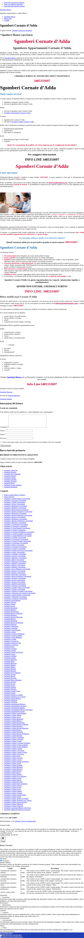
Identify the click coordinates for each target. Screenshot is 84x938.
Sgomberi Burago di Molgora (13, 623)
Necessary (5, 861)
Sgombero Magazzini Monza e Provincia (17, 810)
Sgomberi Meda (9, 661)
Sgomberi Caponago (10, 628)
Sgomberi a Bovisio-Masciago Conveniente (18, 515)
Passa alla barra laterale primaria (14, 6)
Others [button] (2, 926)
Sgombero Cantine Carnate (13, 741)
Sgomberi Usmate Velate (12, 691)
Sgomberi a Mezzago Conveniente (15, 561)
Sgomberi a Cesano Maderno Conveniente (18, 536)
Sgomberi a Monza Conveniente (14, 565)
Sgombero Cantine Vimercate (13, 806)
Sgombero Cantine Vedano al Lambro (16, 798)
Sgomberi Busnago (6, 392)
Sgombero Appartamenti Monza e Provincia (18, 710)
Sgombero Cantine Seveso (12, 787)
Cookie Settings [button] (5, 835)
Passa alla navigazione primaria (14, 2)
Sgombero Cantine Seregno (13, 785)
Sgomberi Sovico (9, 686)
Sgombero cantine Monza (12, 773)
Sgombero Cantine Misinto (13, 771)
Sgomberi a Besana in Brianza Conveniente (18, 511)
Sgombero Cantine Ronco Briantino (15, 784)
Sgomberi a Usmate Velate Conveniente (17, 587)
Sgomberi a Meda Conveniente (14, 560)
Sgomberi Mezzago (13, 395)
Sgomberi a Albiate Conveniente (14, 502)
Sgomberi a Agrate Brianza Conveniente (17, 498)
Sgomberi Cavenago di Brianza (14, 634)
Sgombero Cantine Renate (12, 780)
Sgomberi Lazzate (10, 650)
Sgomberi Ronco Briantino (13, 680)
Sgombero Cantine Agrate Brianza (15, 713)
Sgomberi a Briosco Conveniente (15, 517)
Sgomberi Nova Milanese (12, 474)
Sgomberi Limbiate (10, 479)
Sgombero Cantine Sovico (12, 789)
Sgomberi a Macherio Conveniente (15, 558)
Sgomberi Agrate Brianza (12, 600)
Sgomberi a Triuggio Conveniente (15, 586)
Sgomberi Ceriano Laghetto (13, 636)
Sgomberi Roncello (10, 678)
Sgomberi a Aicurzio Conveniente (15, 500)
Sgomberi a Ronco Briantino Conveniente (17, 576)
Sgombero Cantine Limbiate (13, 765)
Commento (4, 427)
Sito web (3, 438)
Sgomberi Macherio (10, 660)
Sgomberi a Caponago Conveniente (15, 526)
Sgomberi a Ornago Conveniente (14, 571)
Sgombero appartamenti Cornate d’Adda (17, 113)
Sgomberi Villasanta (10, 700)
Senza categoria (9, 497)
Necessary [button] (3, 859)
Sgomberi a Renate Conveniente (14, 573)
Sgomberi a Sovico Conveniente (14, 582)
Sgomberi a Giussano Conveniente (15, 547)
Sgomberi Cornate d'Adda (12, 643)
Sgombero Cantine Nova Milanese (15, 776)
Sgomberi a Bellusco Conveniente (15, 508)
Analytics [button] (3, 910)
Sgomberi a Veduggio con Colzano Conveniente (19, 593)
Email (2, 434)
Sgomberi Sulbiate (6, 399)
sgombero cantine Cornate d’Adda (22, 122)
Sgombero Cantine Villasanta (13, 804)
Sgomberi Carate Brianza (12, 630)
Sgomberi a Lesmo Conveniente (14, 552)
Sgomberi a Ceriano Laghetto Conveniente (18, 534)
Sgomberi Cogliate (10, 639)
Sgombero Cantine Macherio (13, 767)
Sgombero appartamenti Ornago (14, 711)
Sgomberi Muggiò (10, 669)
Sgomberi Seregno (10, 472)
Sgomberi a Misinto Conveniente (14, 563)
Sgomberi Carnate (10, 632)
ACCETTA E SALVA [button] (7, 931)
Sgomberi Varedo (9, 693)
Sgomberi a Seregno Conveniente (15, 578)
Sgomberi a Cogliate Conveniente (15, 537)
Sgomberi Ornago (10, 674)
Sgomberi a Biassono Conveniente (15, 513)
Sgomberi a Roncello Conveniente (15, 574)
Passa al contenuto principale (13, 4)
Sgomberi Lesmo (9, 654)
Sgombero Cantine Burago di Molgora (16, 734)
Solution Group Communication (25, 821)
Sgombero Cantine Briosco (13, 730)
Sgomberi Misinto (10, 665)
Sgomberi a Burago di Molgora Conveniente (18, 521)
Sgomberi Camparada (11, 626)
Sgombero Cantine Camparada (14, 737)
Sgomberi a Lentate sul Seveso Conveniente (18, 550)
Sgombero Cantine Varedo (12, 797)
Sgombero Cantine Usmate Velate (15, 795)
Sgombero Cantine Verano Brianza (15, 802)
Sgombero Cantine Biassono (13, 726)
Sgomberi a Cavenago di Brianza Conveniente (19, 532)
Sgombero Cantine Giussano (13, 758)
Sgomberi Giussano (10, 481)
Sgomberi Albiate (9, 604)
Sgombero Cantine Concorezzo (14, 750)
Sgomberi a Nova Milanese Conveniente (17, 569)
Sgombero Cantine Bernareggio (14, 723)
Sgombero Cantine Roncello (13, 782)
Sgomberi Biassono (10, 615)
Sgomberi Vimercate (10, 470)
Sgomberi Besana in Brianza (13, 613)
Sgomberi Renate (9, 676)
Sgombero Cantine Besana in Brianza (16, 724)
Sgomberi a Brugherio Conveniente (15, 519)
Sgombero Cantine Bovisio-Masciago (16, 728)
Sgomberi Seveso (9, 684)
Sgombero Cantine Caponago (13, 739)
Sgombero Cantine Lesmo (12, 763)
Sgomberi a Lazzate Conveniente (15, 548)
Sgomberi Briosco (10, 619)
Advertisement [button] (4, 918)
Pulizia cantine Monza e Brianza (14, 495)
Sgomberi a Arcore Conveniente (14, 504)
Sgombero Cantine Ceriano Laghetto (16, 745)
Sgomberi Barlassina (10, 608)
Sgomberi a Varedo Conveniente (14, 589)
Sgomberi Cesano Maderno (13, 485)
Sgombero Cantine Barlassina (13, 719)
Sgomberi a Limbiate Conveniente (15, 554)
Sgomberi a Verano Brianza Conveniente (17, 595)
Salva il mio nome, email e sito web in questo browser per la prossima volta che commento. (31, 442)
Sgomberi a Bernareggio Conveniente (16, 510)
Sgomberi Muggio (10, 476)
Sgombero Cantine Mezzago (13, 769)
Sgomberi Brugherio (10, 487)
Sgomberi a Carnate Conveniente (15, 530)
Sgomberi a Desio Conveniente (14, 545)
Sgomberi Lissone (10, 478)
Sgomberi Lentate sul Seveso (13, 652)
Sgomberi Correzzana (11, 645)
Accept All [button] (14, 835)
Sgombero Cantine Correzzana (14, 754)
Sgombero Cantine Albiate (12, 715)
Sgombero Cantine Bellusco (13, 721)
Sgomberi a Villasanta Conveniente (15, 597)
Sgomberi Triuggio (10, 689)
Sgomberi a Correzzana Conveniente (16, 543)
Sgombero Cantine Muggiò (13, 774)
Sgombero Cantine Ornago (13, 778)
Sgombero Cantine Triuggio (13, 793)
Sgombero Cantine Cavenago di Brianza (17, 743)
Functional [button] (3, 895)
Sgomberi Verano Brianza (12, 698)
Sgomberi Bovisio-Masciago (13, 617)
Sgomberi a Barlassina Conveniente (15, 506)
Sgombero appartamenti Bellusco (15, 704)
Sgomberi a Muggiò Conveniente (15, 567)
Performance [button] (4, 903)
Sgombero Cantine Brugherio (13, 732)
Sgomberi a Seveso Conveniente (14, 580)
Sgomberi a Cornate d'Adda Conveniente (17, 541)
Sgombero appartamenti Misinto (14, 708)
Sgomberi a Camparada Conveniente (16, 524)
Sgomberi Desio (9, 483)
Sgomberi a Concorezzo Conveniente (16, 539)
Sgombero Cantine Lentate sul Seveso (16, 761)
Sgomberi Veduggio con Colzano (15, 697)
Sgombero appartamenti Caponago (15, 706)
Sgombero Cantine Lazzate (13, 760)
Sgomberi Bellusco (10, 610)
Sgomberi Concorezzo (11, 641)
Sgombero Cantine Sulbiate (13, 791)
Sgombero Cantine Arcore (12, 717)
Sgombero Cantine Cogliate (13, 748)
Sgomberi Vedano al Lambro (13, 695)
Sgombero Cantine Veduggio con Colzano (17, 800)
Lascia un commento (25, 30)
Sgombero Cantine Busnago (13, 735)
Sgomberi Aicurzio (10, 602)
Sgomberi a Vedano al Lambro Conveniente (18, 591)
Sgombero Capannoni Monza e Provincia (17, 808)
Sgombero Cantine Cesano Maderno (16, 747)
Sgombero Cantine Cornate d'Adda (15, 752)
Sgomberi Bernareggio (11, 611)
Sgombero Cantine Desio (12, 756)
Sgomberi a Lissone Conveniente (15, 556)
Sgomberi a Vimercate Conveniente (15, 598)
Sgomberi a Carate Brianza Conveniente (17, 528)
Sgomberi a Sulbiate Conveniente (15, 584)
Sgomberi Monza (5, 10)
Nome (2, 431)
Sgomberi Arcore (9, 606)
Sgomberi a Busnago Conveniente (15, 523)
